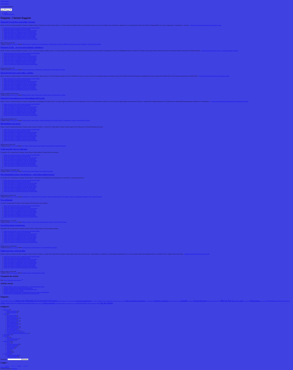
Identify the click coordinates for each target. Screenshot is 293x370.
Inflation (72, 196)
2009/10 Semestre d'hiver (13, 326)
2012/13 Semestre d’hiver (13, 330)
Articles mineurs (11, 347)
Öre (42, 247)
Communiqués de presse (12, 338)
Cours (5, 314)
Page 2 (5, 280)
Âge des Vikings (106, 303)
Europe (93, 301)
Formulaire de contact (9, 14)
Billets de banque (26, 44)
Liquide (24, 69)
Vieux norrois (93, 303)
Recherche (6, 309)
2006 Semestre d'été (11, 319)
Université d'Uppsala (81, 303)
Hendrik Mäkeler (5, 4)
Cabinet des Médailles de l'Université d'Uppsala (68, 44)
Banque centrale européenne (55, 196)
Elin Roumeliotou (43, 196)
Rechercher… (4, 359)
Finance (101, 301)
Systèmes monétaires (39, 303)
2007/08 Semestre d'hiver (13, 323)
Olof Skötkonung (67, 120)
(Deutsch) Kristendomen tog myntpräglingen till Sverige (23, 98)
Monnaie (196, 301)
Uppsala (88, 303)
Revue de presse (14, 44)
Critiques (9, 351)
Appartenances (7, 334)
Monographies (10, 348)
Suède (50, 222)
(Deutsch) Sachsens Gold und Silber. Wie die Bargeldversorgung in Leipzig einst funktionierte (26, 292)
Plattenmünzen (47, 69)
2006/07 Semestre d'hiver (13, 320)
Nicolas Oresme (246, 301)
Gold (146, 301)
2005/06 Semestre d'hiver (13, 318)
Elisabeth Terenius (35, 247)
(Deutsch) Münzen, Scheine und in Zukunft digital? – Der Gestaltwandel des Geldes (24, 286)
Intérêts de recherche (12, 311)
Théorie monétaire (49, 303)
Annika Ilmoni (25, 196)
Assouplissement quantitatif (81, 196)
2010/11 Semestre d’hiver (13, 327)
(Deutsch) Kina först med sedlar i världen (17, 73)
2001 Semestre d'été (11, 315)
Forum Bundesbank (108, 301)
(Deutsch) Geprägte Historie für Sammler (14, 290)
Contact (5, 12)
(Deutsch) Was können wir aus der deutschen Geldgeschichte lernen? (20, 289)
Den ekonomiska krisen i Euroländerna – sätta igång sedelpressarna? (28, 175)
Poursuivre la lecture (205, 25)
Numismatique (254, 301)
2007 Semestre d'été (11, 322)
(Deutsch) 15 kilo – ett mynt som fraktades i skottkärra (22, 47)
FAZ (95, 301)
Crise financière (71, 301)
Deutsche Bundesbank (83, 301)
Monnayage (210, 301)
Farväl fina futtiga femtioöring (13, 225)
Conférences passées (12, 356)
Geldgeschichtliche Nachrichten (135, 301)
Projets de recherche (11, 312)
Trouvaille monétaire (60, 303)
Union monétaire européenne (70, 303)
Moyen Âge (226, 300)
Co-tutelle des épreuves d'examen (15, 331)
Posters (8, 349)
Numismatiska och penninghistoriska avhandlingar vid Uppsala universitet (21, 293)
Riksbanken (84, 44)
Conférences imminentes (13, 355)
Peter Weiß (278, 301)
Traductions (9, 352)
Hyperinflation (65, 196)
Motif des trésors (216, 301)
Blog (8, 337)
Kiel (179, 301)
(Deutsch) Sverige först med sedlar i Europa (18, 22)
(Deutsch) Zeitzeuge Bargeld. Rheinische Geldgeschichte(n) (18, 288)
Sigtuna (74, 120)
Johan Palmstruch (44, 44)
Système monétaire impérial (28, 303)
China (32, 95)
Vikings (98, 303)
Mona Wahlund (41, 146)
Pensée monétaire (263, 301)
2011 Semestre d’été (11, 329)
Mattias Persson (53, 44)
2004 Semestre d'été (11, 316)
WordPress (14, 368)
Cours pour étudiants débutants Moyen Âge (17, 333)
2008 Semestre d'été (11, 325)
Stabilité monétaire (285, 301)
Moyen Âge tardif (237, 301)
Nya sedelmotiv (7, 200)
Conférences (7, 353)
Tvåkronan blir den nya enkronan (14, 149)
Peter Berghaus (271, 301)
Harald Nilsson (151, 301)
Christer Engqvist (35, 44)
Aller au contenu (5, 1)
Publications (7, 341)
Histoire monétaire (161, 301)
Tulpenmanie (63, 146)
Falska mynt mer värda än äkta (13, 251)
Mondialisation (190, 301)
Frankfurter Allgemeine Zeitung (118, 301)
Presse (5, 336)
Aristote (2, 301)
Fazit (98, 301)
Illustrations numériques (12, 344)
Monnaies (203, 301)
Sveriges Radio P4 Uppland (94, 44)
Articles (8, 342)
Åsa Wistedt (25, 146)
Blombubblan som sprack (11, 124)
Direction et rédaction (12, 345)
